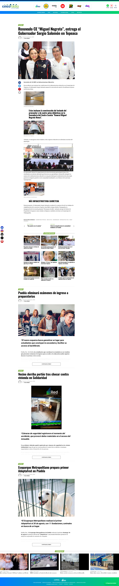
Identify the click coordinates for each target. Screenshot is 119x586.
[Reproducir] (25, 170)
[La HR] (62, 6)
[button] (48, 157)
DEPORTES (79, 12)
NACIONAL (55, 12)
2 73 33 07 (61, 584)
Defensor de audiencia (46, 582)
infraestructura (64, 219)
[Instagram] (2, 231)
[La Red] (37, 6)
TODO (49, 12)
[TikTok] (2, 237)
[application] (48, 157)
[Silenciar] (69, 170)
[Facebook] (2, 227)
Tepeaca (26, 221)
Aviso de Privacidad (37, 582)
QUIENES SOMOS (41, 12)
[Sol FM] (70, 6)
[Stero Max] (79, 6)
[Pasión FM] (54, 6)
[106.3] (87, 6)
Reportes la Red (111, 583)
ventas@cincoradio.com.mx (51, 584)
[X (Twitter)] (2, 234)
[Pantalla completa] (71, 170)
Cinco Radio (27, 38)
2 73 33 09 (71, 584)
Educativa (49, 219)
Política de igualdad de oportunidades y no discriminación (63, 582)
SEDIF (71, 219)
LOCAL (72, 12)
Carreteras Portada (41, 219)
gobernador (56, 219)
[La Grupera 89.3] (46, 6)
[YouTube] (2, 241)
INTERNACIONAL (64, 12)
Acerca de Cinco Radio (81, 582)
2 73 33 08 (66, 584)
